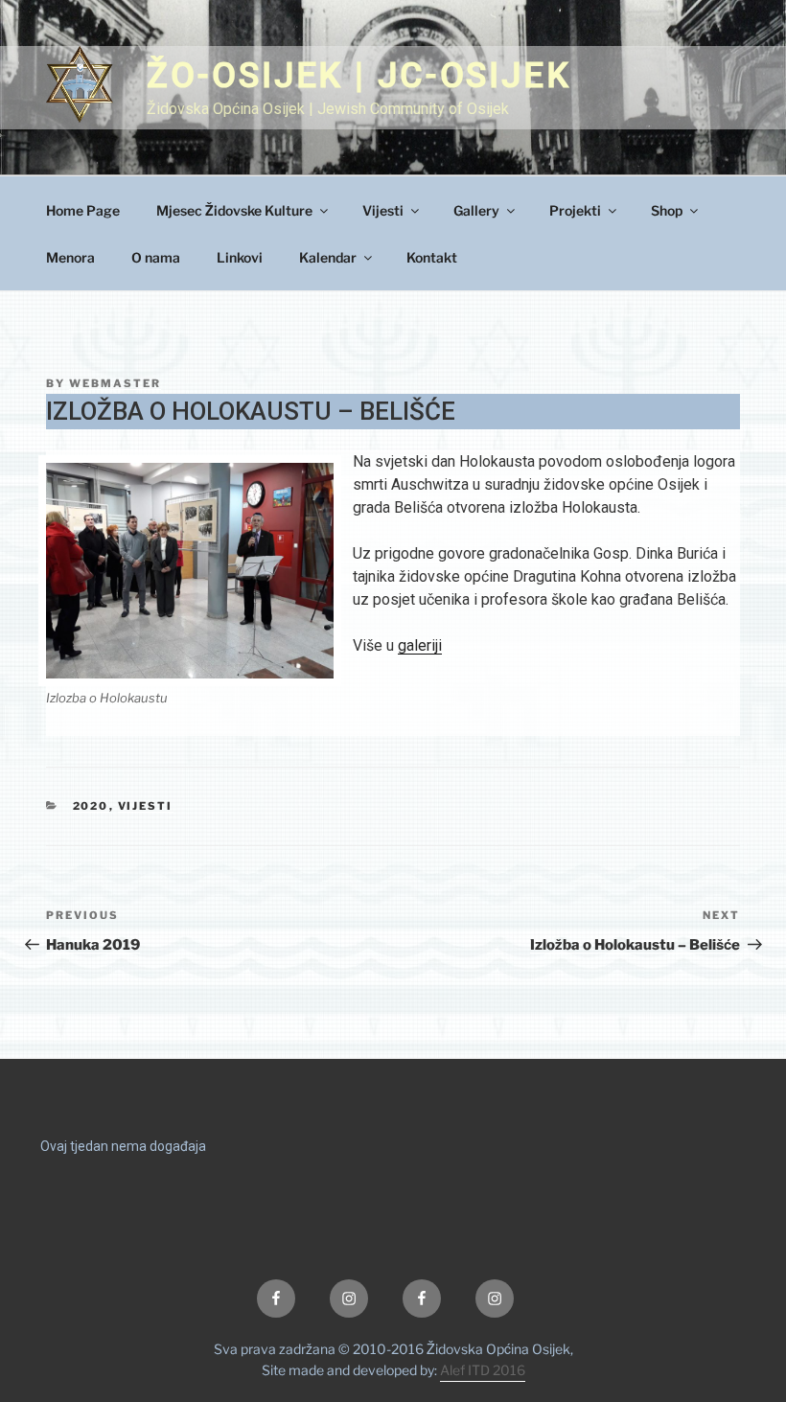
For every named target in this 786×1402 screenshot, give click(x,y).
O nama (155, 257)
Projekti (575, 210)
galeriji (420, 645)
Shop (666, 210)
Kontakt (431, 257)
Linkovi (240, 257)
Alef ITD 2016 (482, 1370)
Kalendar (328, 257)
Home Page (83, 210)
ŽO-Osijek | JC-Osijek (358, 76)
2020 (91, 806)
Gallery (476, 210)
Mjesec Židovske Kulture (234, 210)
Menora (70, 257)
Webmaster (115, 383)
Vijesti (383, 210)
